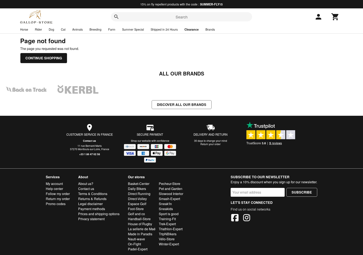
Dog (51, 29)
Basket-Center (138, 183)
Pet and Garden (170, 188)
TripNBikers (167, 234)
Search (182, 17)
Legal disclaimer (90, 203)
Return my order (58, 198)
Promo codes (56, 203)
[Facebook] (235, 218)
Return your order (210, 144)
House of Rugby (140, 223)
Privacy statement (91, 218)
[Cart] (335, 17)
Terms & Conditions (92, 193)
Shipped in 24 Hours (164, 29)
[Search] (116, 16)
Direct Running (139, 193)
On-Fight (134, 244)
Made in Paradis (140, 234)
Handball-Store (139, 218)
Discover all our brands (181, 104)
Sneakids (166, 208)
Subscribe (302, 192)
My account (54, 183)
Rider (38, 29)
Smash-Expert (169, 198)
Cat (63, 29)
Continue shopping (43, 58)
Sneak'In (165, 203)
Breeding (95, 29)
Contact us (89, 140)
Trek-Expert (167, 223)
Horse (24, 29)
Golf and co (136, 213)
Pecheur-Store (169, 183)
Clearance (191, 29)
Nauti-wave (136, 239)
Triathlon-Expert (171, 228)
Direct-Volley (137, 198)
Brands (210, 29)
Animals (77, 29)
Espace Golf (137, 203)
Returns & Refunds (92, 198)
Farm (111, 29)
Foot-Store (136, 208)
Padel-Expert (137, 249)
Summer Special (133, 29)
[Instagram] (246, 218)
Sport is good (169, 213)
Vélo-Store (167, 239)
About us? (85, 183)
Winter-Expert (169, 244)
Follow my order (58, 193)
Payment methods (91, 208)
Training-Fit (167, 218)
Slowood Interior (171, 193)
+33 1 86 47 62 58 (89, 154)
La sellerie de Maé (141, 228)
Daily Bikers (137, 188)
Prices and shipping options (99, 213)
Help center (54, 188)
